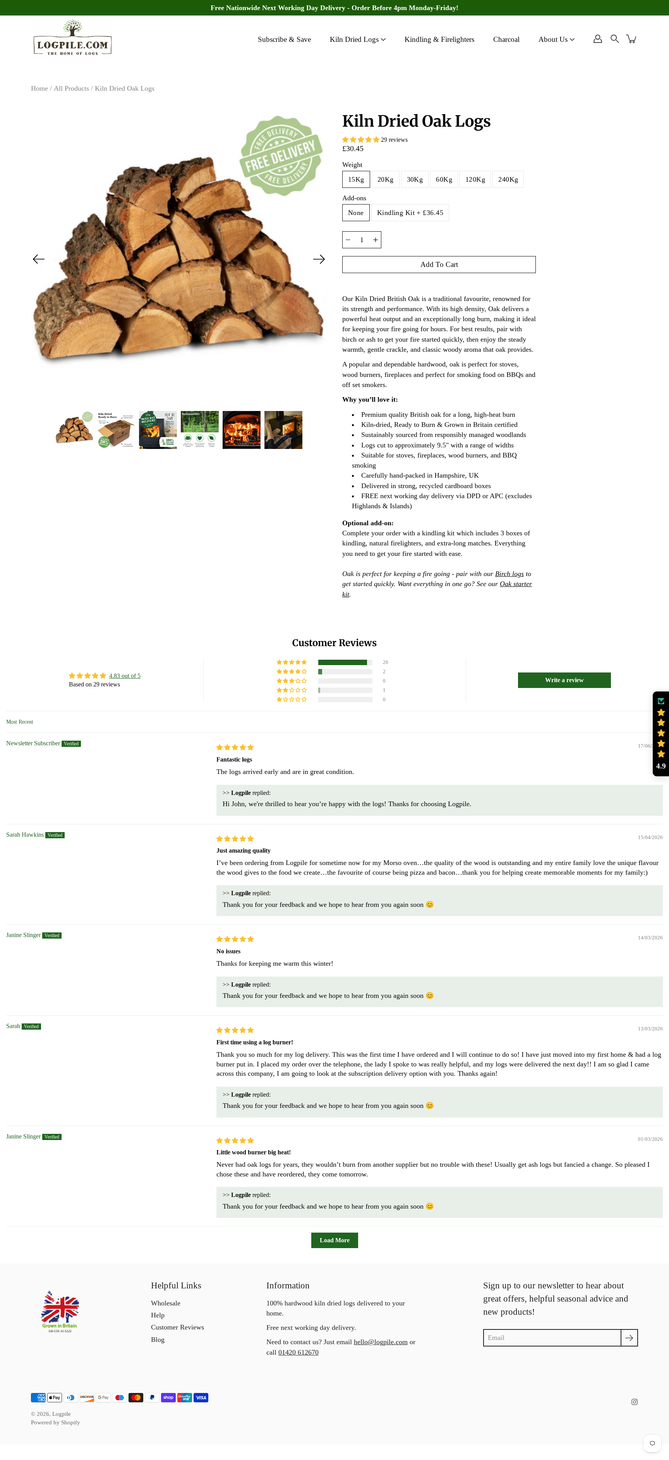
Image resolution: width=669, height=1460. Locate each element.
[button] (361, 139)
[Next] (319, 259)
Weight (352, 165)
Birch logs (509, 574)
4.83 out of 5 (125, 675)
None (356, 213)
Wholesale (165, 1303)
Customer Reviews (177, 1327)
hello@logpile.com (381, 1342)
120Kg (475, 179)
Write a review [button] (564, 680)
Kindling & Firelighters (439, 39)
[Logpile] (72, 38)
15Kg (356, 179)
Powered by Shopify (55, 1422)
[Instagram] (634, 1402)
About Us (553, 39)
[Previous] (38, 259)
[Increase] (375, 239)
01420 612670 (298, 1352)
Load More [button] (335, 1240)
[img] (235, 747)
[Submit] (629, 1338)
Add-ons (354, 198)
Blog (158, 1339)
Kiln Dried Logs (354, 39)
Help (158, 1315)
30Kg (415, 179)
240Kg (508, 179)
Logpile (61, 1414)
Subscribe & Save (284, 39)
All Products (71, 88)
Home (39, 88)
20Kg (385, 179)
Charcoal (506, 39)
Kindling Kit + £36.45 (410, 213)
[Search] (615, 39)
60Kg (444, 179)
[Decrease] (348, 239)
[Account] (598, 39)
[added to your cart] (632, 39)
